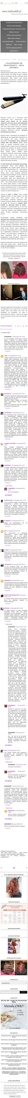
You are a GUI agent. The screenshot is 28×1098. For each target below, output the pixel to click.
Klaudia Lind (8, 500)
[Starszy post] (26, 867)
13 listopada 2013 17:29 (17, 465)
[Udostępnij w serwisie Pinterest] (26, 326)
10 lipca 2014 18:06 (21, 764)
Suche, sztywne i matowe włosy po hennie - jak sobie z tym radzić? (14, 1052)
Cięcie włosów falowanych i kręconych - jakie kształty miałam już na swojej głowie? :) (13, 1060)
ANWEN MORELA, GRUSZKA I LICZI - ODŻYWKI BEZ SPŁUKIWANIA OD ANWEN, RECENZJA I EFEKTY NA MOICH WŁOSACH (14, 1073)
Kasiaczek (11, 810)
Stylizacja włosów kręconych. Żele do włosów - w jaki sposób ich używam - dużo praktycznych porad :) (14, 1048)
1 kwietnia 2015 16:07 (18, 786)
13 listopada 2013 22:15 (15, 550)
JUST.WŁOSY (7, 564)
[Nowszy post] (1, 867)
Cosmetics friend (10, 443)
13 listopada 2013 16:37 (17, 412)
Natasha (7, 608)
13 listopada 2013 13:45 (14, 355)
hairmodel (7, 465)
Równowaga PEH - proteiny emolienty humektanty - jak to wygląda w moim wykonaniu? (14, 1056)
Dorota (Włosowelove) (11, 595)
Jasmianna (7, 412)
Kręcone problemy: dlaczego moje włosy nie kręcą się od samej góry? (14, 1044)
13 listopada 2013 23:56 (18, 564)
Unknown (7, 580)
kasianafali (11, 705)
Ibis (5, 531)
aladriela (7, 520)
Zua (5, 750)
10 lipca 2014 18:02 (21, 626)
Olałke (6, 550)
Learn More (12, 1096)
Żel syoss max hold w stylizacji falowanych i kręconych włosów (14, 1036)
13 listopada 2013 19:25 (19, 500)
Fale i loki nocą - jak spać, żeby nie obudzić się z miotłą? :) (14, 1040)
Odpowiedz (7, 351)
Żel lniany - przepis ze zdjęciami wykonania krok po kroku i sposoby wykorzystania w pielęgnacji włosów (14, 1068)
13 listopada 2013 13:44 (18, 336)
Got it (18, 1096)
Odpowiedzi (9, 485)
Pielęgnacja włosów (7, 329)
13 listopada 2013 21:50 (13, 531)
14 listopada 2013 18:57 (13, 750)
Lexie (5, 355)
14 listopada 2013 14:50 (16, 608)
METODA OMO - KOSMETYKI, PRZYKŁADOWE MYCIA (14, 1001)
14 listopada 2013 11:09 (17, 580)
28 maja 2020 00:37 (17, 824)
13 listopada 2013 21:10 (17, 520)
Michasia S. (7, 393)
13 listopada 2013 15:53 (18, 393)
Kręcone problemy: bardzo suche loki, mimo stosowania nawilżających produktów (14, 1064)
